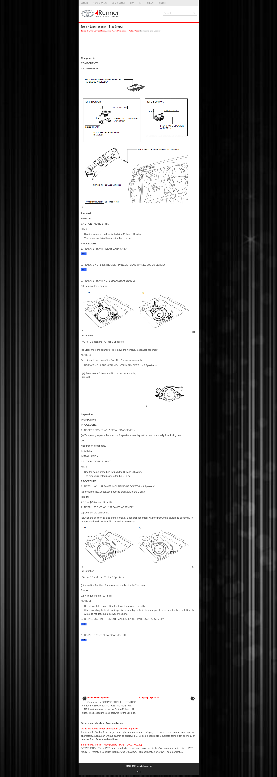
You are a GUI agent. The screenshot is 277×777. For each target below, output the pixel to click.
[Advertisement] (138, 45)
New (132, 2)
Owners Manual (100, 2)
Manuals (84, 2)
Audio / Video (134, 31)
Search (162, 2)
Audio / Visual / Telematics (117, 31)
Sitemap (150, 2)
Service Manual (118, 2)
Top (140, 2)
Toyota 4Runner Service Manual (93, 31)
